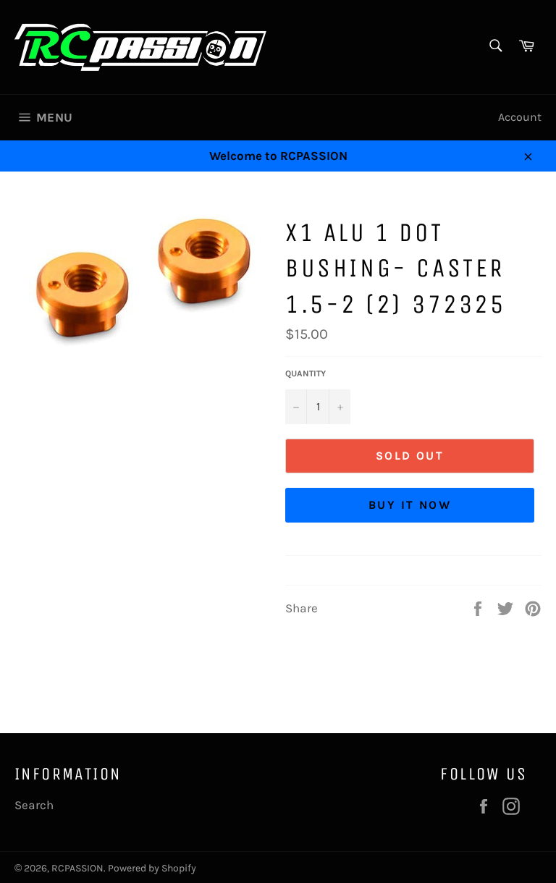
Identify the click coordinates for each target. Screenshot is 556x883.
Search (34, 805)
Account (520, 117)
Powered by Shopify (152, 868)
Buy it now (409, 505)
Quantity (305, 373)
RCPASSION (77, 868)
